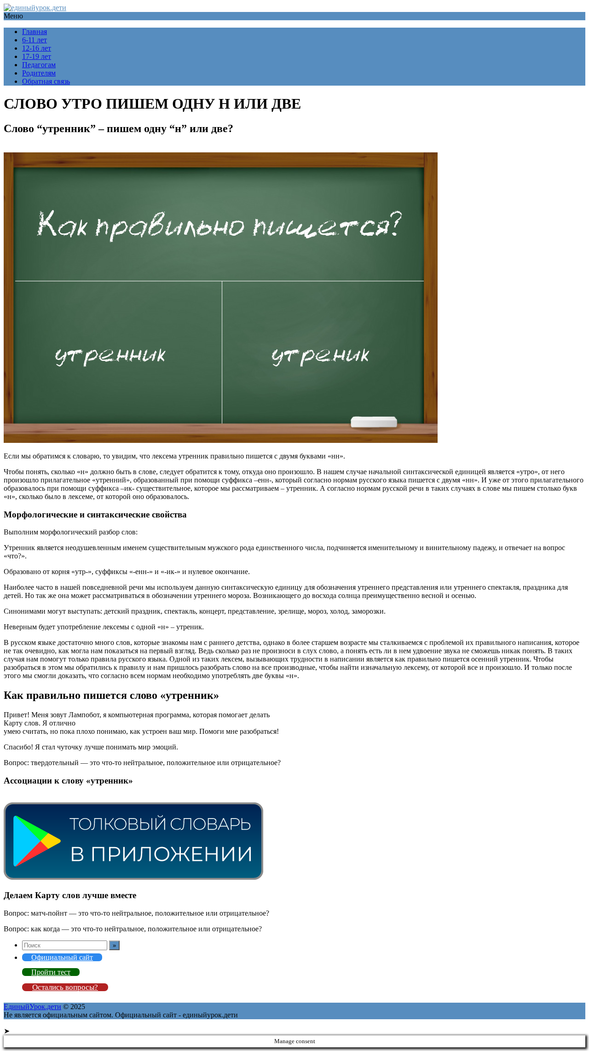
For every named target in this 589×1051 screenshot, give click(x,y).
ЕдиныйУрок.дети (32, 1006)
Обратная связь (46, 81)
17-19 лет (36, 56)
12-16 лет (36, 48)
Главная (34, 31)
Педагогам (39, 65)
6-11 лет (34, 40)
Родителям (39, 73)
